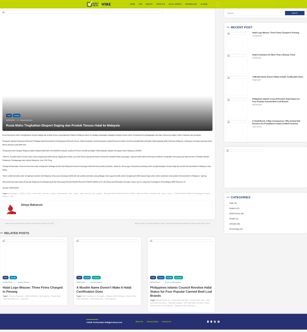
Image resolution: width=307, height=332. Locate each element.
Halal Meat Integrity (175, 303)
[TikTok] (215, 321)
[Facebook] (208, 321)
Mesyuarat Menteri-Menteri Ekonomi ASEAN (119, 193)
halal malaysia (44, 296)
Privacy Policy (152, 322)
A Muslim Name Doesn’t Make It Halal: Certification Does (277, 77)
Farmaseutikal (62, 193)
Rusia (164, 193)
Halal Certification (31, 296)
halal (70, 193)
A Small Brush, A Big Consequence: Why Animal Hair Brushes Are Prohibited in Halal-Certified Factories (276, 122)
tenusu (169, 193)
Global (204, 4)
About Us (139, 322)
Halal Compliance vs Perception (93, 296)
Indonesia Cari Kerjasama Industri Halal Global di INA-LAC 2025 (29, 223)
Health (149, 4)
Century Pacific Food (197, 300)
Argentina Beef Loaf (163, 300)
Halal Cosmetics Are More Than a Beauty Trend (273, 55)
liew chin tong (89, 193)
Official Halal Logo (96, 299)
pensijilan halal (155, 193)
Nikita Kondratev (142, 193)
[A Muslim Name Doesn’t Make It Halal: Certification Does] (237, 85)
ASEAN (22, 193)
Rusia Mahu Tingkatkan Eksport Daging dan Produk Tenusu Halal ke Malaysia (63, 125)
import (76, 193)
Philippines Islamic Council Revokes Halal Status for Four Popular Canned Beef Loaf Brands (181, 291)
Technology (191, 4)
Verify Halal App (110, 299)
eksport (53, 193)
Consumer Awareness (16, 296)
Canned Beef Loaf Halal (179, 300)
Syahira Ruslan (23, 282)
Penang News (55, 296)
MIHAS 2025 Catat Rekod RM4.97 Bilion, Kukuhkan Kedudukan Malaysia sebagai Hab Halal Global (172, 223)
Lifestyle (160, 4)
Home (132, 4)
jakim (81, 193)
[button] (218, 4)
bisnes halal (37, 193)
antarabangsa (13, 193)
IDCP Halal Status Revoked (193, 303)
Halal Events (175, 4)
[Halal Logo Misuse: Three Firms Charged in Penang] (237, 41)
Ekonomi (46, 193)
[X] (219, 321)
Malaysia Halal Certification (115, 296)
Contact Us (166, 322)
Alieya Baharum (26, 120)
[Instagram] (211, 321)
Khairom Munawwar (173, 282)
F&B (140, 4)
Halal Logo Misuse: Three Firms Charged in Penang (275, 33)
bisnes (28, 193)
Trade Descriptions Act (11, 299)
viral (11, 196)
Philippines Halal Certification (185, 306)
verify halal (24, 299)
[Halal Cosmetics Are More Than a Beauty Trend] (237, 63)
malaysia (99, 193)
